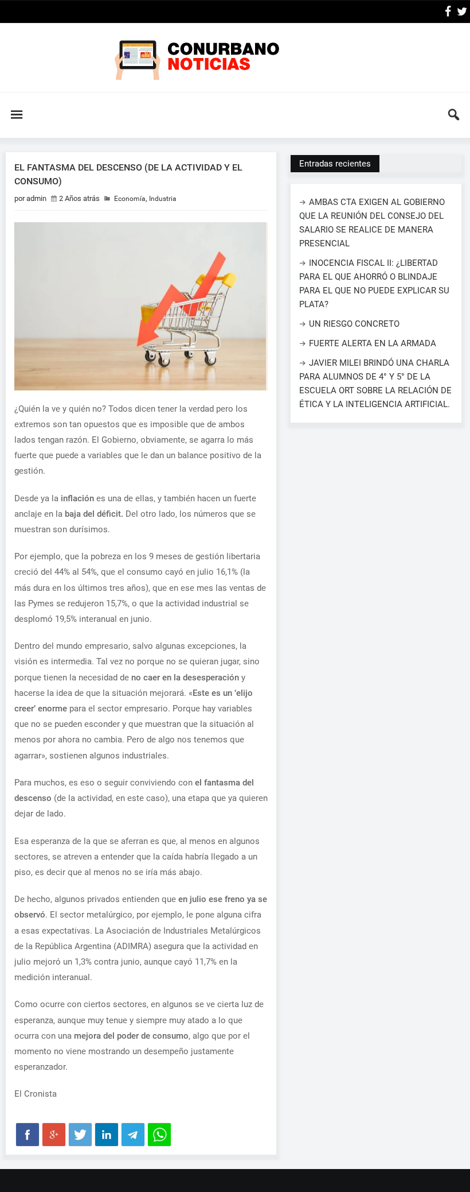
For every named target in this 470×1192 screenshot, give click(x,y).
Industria (163, 199)
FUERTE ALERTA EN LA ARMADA (372, 343)
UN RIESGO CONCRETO (354, 324)
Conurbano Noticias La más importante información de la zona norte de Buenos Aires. (235, 57)
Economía (130, 199)
